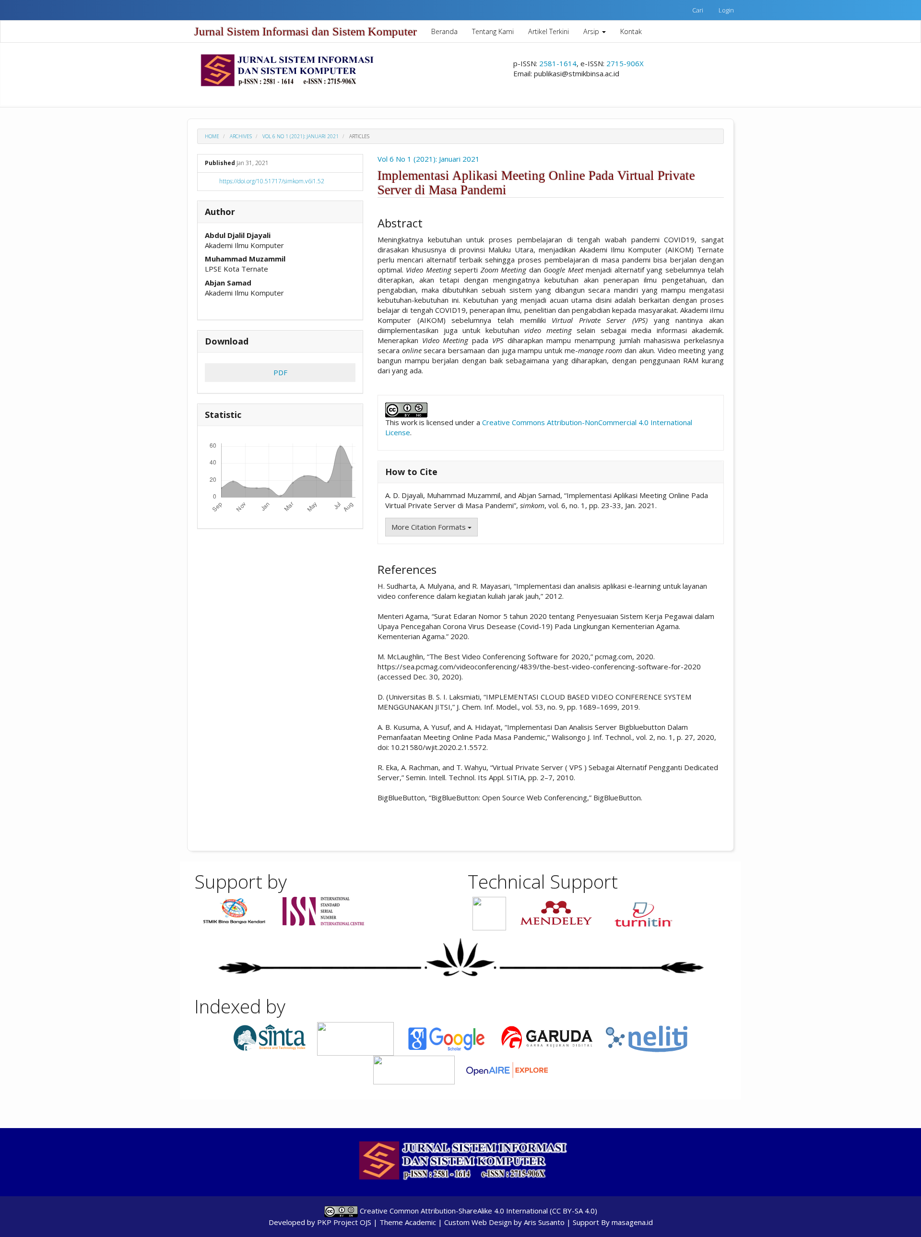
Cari (697, 10)
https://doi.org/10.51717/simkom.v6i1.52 (271, 181)
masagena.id (632, 1222)
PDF (280, 372)
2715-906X (625, 63)
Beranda (444, 31)
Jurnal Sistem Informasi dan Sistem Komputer (305, 31)
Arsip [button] (592, 31)
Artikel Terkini (548, 31)
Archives (241, 136)
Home (212, 136)
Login (726, 10)
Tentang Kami (493, 31)
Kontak (631, 31)
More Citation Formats (429, 527)
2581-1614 (558, 63)
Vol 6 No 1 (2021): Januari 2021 (300, 136)
